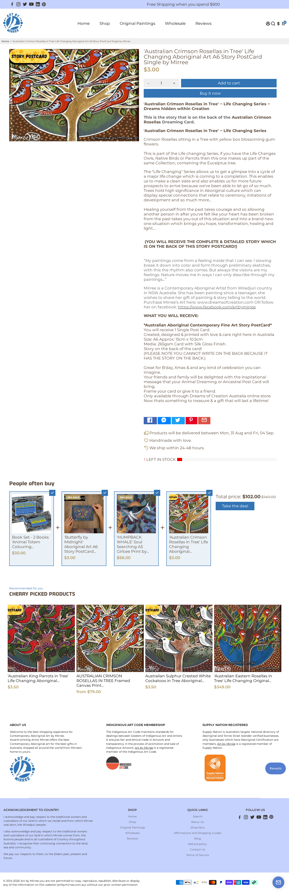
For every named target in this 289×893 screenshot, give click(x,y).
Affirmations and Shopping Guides (197, 833)
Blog (197, 838)
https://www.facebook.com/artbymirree (217, 307)
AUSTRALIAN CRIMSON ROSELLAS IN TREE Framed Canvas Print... (103, 681)
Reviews (203, 23)
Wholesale (175, 23)
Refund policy (197, 844)
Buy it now (210, 93)
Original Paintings (137, 23)
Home (83, 23)
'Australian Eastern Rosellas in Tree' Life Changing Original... (243, 678)
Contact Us (197, 849)
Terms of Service (197, 855)
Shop (104, 23)
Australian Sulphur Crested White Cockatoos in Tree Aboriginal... (178, 678)
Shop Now (198, 827)
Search (197, 816)
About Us (197, 822)
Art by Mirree (144, 747)
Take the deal (235, 506)
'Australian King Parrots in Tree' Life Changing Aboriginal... (38, 678)
